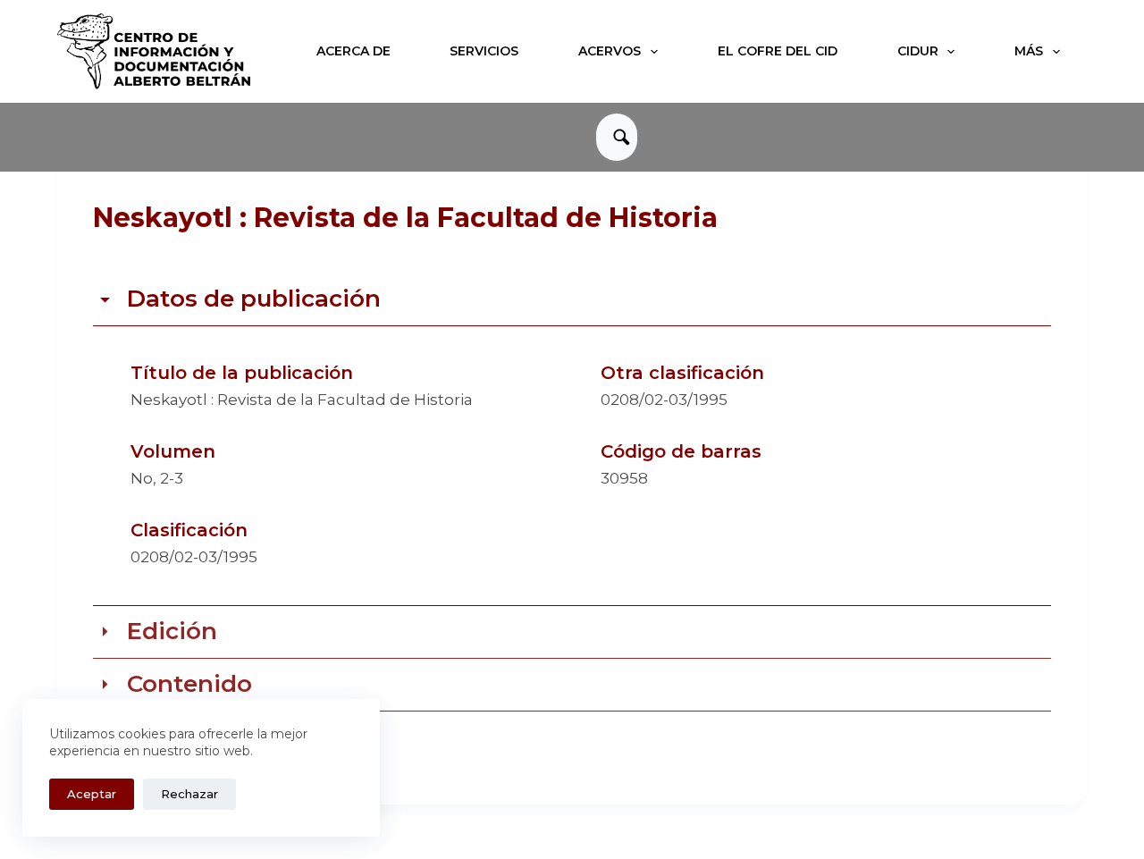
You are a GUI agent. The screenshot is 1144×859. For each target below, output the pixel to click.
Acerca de (353, 51)
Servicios (484, 51)
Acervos (609, 51)
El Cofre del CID (777, 51)
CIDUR (917, 51)
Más (1028, 51)
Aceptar (91, 794)
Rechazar (189, 794)
